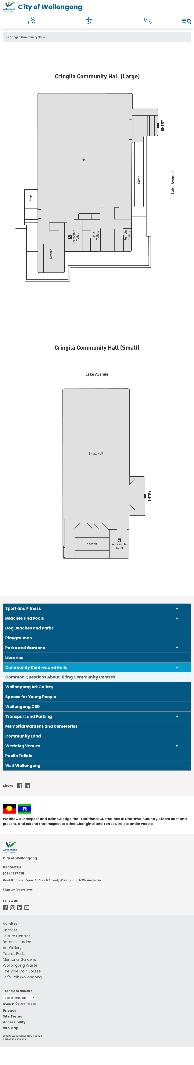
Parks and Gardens (25, 647)
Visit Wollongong (23, 765)
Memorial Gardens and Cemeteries (41, 726)
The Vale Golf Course (22, 971)
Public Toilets (18, 755)
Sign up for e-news (18, 889)
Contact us (12, 867)
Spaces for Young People (30, 696)
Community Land (23, 736)
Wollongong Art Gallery (29, 687)
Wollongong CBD (22, 706)
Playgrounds (18, 638)
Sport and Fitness (23, 608)
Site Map (10, 1028)
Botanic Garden (17, 941)
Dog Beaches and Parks (29, 628)
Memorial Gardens (19, 959)
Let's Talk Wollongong (22, 977)
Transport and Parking (28, 716)
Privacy (9, 1010)
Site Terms (12, 1016)
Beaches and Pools (24, 618)
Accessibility (14, 1022)
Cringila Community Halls (27, 37)
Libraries (14, 657)
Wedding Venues (22, 746)
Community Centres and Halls (36, 667)
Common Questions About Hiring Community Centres (60, 677)
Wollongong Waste (20, 965)
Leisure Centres (17, 936)
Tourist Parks (14, 953)
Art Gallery (12, 947)
